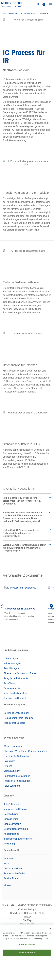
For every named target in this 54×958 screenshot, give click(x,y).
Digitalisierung (11, 819)
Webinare (10, 761)
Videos (8, 766)
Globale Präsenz (12, 824)
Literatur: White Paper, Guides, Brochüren (26, 751)
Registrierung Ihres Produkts (18, 718)
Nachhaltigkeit (11, 814)
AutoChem (9, 683)
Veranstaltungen (12, 771)
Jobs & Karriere (11, 804)
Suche (7, 863)
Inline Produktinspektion (16, 693)
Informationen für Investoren (18, 839)
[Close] (50, 928)
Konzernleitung (11, 834)
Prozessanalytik (12, 688)
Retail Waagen (11, 668)
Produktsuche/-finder (14, 873)
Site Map (27, 920)
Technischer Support (14, 723)
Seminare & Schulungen (17, 776)
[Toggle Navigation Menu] (50, 4)
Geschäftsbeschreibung (16, 829)
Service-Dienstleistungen (16, 713)
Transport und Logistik (15, 698)
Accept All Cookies (27, 952)
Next (52, 606)
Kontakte (8, 858)
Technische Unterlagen (17, 756)
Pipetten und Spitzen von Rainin (20, 673)
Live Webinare (12, 786)
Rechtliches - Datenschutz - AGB (27, 913)
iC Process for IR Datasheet (19, 608)
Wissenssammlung (13, 746)
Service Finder (11, 878)
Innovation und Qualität (15, 809)
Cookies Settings (27, 909)
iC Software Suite (28, 14)
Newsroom (9, 844)
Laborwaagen (11, 658)
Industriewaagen (12, 663)
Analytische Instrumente (16, 678)
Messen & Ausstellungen (17, 781)
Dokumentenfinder (13, 868)
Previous (2, 606)
